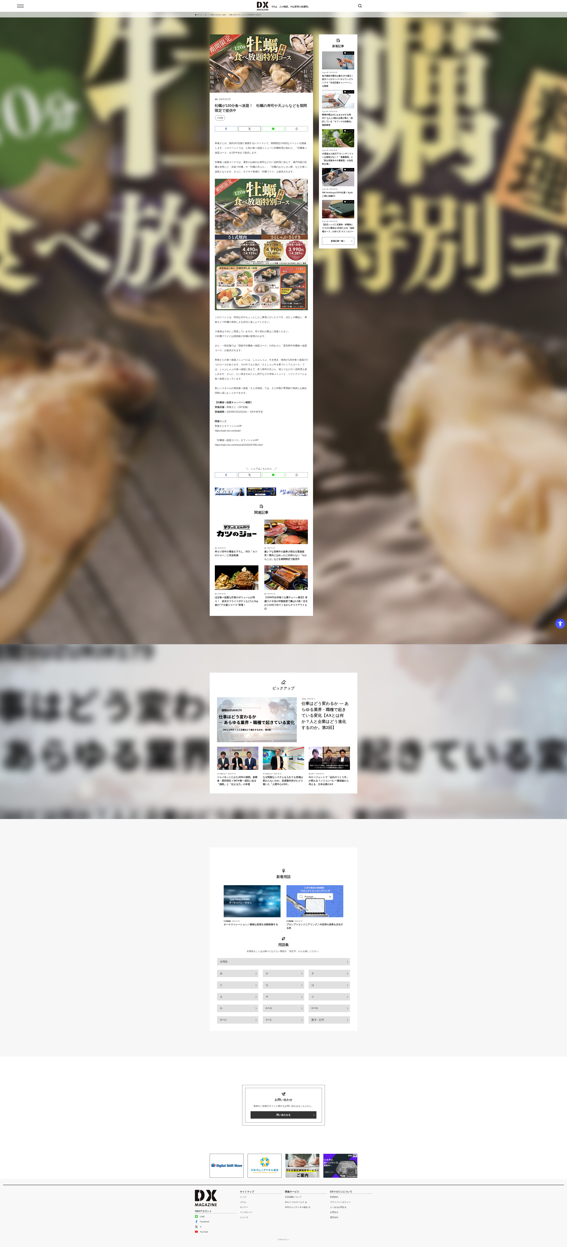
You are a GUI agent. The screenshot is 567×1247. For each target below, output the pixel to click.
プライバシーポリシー (340, 1202)
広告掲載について (293, 1197)
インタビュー (246, 1212)
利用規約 (334, 1197)
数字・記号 (318, 1019)
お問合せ (334, 1212)
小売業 (220, 118)
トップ (243, 1197)
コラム (243, 1202)
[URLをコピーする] (297, 128)
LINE (202, 1216)
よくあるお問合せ (338, 1207)
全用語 (224, 961)
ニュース (244, 1217)
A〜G (269, 1008)
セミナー (244, 1207)
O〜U (223, 1019)
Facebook (204, 1221)
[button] (226, 128)
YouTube (204, 1232)
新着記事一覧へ (338, 241)
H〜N (315, 1008)
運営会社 (334, 1217)
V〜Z (268, 1019)
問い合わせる (283, 1115)
